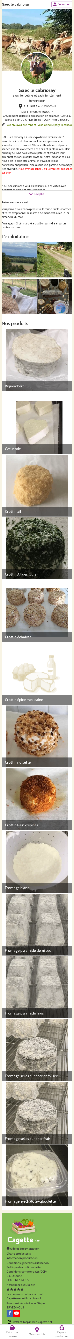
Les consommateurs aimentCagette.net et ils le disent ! (25, 1296)
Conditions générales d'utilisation (28, 1263)
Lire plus (39, 194)
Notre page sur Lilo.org (21, 1285)
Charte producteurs (19, 1253)
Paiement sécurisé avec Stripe (26, 1303)
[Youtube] (16, 1313)
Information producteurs (22, 1258)
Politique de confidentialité (24, 1267)
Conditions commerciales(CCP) (27, 1271)
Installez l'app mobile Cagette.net (32, 1322)
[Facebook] (10, 1313)
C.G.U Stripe (14, 1276)
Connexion (64, 4)
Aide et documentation (24, 1249)
